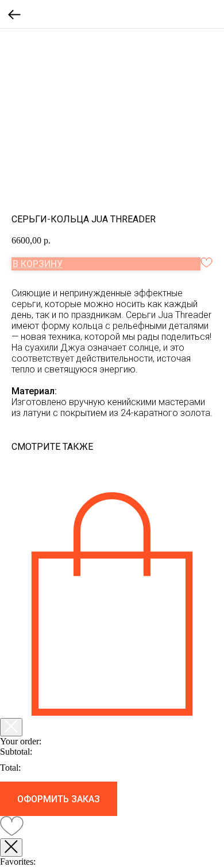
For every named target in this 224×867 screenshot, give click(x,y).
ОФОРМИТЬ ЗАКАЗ (58, 799)
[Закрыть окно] (11, 847)
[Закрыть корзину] (11, 727)
